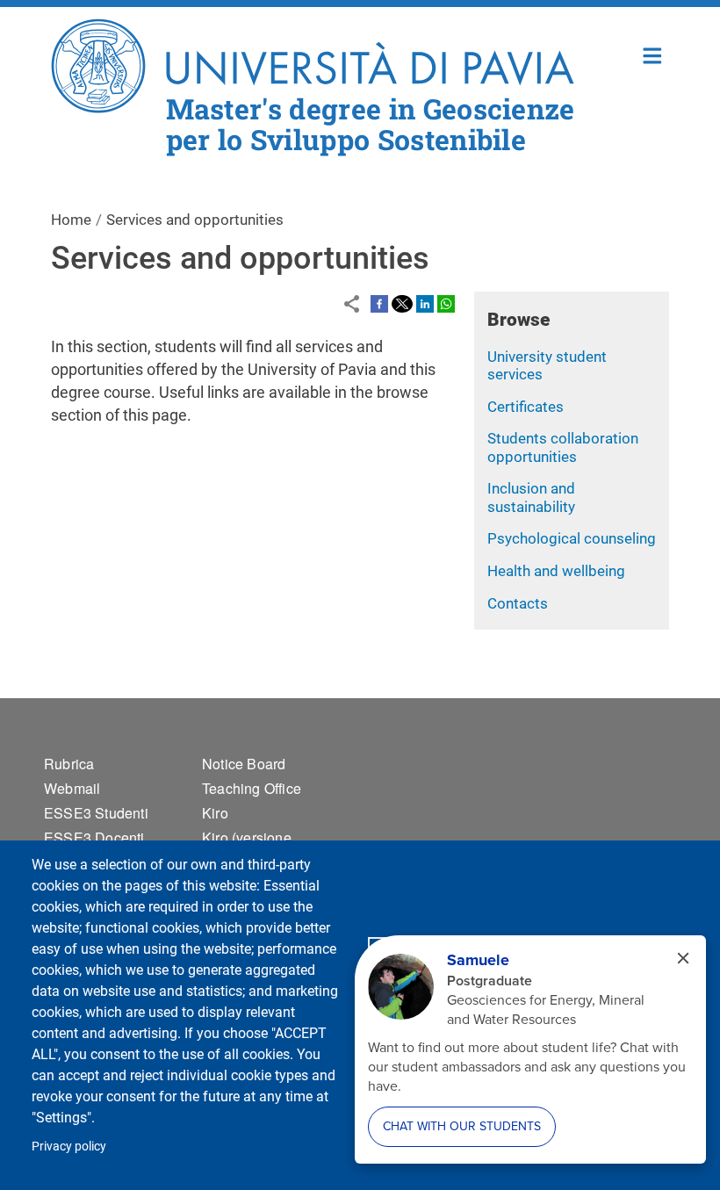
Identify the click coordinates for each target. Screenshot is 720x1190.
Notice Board (243, 764)
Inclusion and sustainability (531, 498)
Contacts (517, 603)
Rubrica (69, 764)
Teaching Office (251, 788)
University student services (547, 366)
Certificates (525, 406)
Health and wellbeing (556, 571)
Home (653, 54)
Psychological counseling (571, 538)
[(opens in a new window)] (379, 302)
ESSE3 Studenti (96, 813)
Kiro (215, 813)
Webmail (72, 788)
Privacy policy (69, 1146)
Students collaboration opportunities (562, 447)
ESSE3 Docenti (94, 837)
